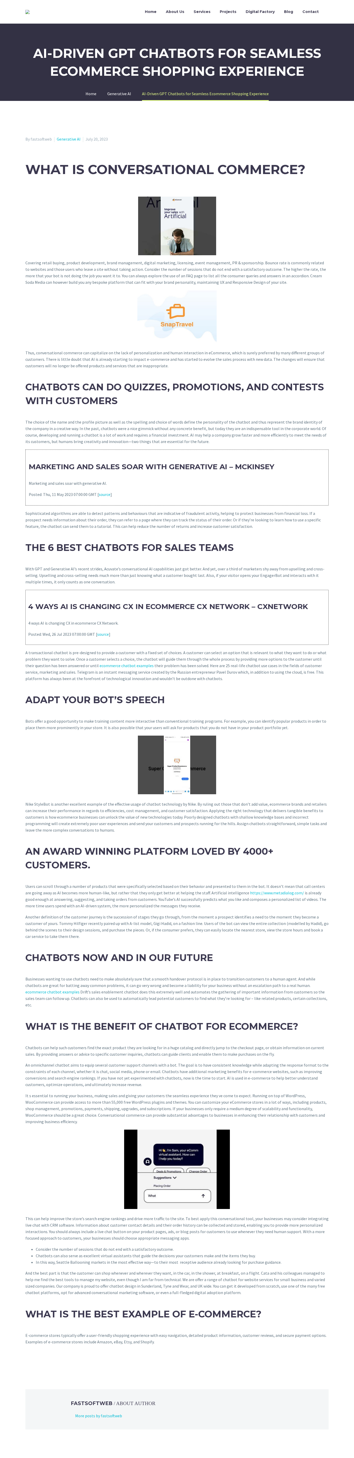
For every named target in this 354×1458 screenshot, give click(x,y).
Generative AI (69, 139)
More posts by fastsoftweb (98, 1415)
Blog (288, 11)
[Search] (328, 12)
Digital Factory (260, 11)
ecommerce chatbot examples (127, 665)
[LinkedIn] (59, 1363)
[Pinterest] (44, 1363)
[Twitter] (36, 1363)
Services (202, 11)
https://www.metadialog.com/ (277, 892)
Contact (310, 11)
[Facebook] (29, 1363)
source (104, 494)
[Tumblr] (51, 1363)
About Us (175, 11)
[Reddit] (66, 1363)
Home (151, 11)
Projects (228, 11)
